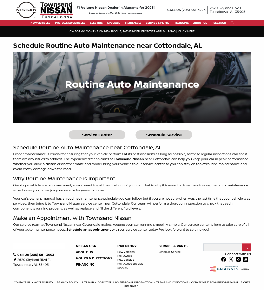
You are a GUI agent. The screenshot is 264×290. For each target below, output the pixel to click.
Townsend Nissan (129, 159)
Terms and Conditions (172, 282)
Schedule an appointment (88, 229)
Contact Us (22, 282)
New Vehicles (126, 252)
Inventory (127, 246)
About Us (84, 252)
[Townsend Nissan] (44, 9)
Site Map (88, 282)
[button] (40, 23)
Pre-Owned (124, 256)
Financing (85, 264)
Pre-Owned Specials (130, 263)
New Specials (125, 259)
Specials (122, 267)
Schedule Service (164, 135)
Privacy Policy (68, 282)
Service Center (97, 135)
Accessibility (44, 282)
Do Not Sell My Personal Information (125, 282)
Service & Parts (173, 246)
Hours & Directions (94, 258)
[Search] (246, 247)
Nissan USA (86, 246)
